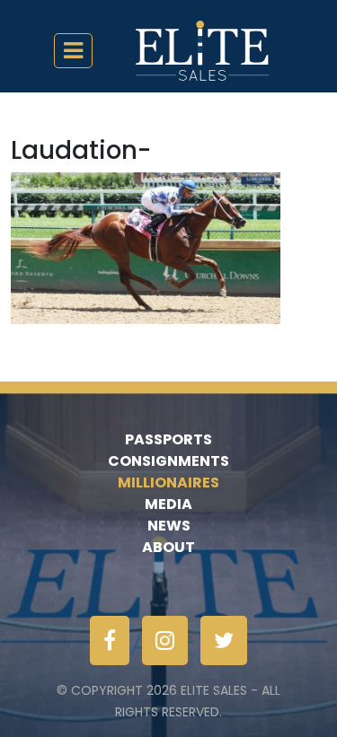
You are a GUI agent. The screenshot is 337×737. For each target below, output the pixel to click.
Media (168, 504)
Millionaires (168, 482)
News (169, 525)
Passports (168, 439)
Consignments (168, 461)
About (168, 547)
